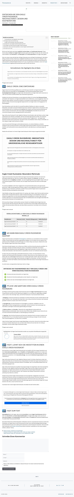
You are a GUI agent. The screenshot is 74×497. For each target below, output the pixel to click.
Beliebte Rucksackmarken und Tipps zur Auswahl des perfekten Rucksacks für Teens (64, 66)
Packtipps (28, 2)
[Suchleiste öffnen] (70, 3)
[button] (46, 38)
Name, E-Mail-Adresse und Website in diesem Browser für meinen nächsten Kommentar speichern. (24, 464)
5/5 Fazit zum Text (8, 48)
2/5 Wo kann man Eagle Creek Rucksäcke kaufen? (15, 43)
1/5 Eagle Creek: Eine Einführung (11, 40)
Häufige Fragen (64, 2)
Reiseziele (36, 2)
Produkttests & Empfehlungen (16, 24)
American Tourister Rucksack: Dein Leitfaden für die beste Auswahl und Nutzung (64, 73)
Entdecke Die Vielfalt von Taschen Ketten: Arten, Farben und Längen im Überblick (19, 432)
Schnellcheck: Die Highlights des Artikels (14, 39)
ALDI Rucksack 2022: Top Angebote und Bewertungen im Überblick (65, 58)
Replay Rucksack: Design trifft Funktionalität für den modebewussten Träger (18, 433)
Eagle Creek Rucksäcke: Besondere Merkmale (14, 42)
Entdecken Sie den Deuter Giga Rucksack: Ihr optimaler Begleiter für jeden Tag (64, 43)
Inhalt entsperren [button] (25, 403)
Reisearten (44, 2)
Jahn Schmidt (5, 23)
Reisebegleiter (22, 238)
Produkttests (53, 2)
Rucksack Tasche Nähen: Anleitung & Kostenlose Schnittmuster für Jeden (63, 51)
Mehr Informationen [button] (25, 405)
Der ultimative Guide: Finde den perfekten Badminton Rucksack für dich (65, 80)
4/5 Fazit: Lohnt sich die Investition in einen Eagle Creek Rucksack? (19, 46)
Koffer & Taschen (6, 24)
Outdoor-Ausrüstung (17, 426)
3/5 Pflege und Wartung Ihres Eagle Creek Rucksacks (15, 45)
